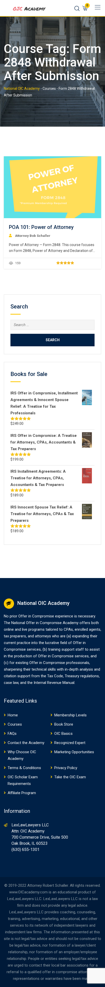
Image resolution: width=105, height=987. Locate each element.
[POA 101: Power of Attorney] (52, 187)
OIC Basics (63, 733)
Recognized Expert (69, 742)
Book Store (63, 724)
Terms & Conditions (24, 768)
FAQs (12, 733)
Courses (15, 724)
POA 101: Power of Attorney (41, 227)
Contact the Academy (26, 742)
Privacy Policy (65, 768)
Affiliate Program (22, 793)
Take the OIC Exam (70, 777)
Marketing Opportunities (74, 752)
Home (13, 715)
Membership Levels (70, 715)
